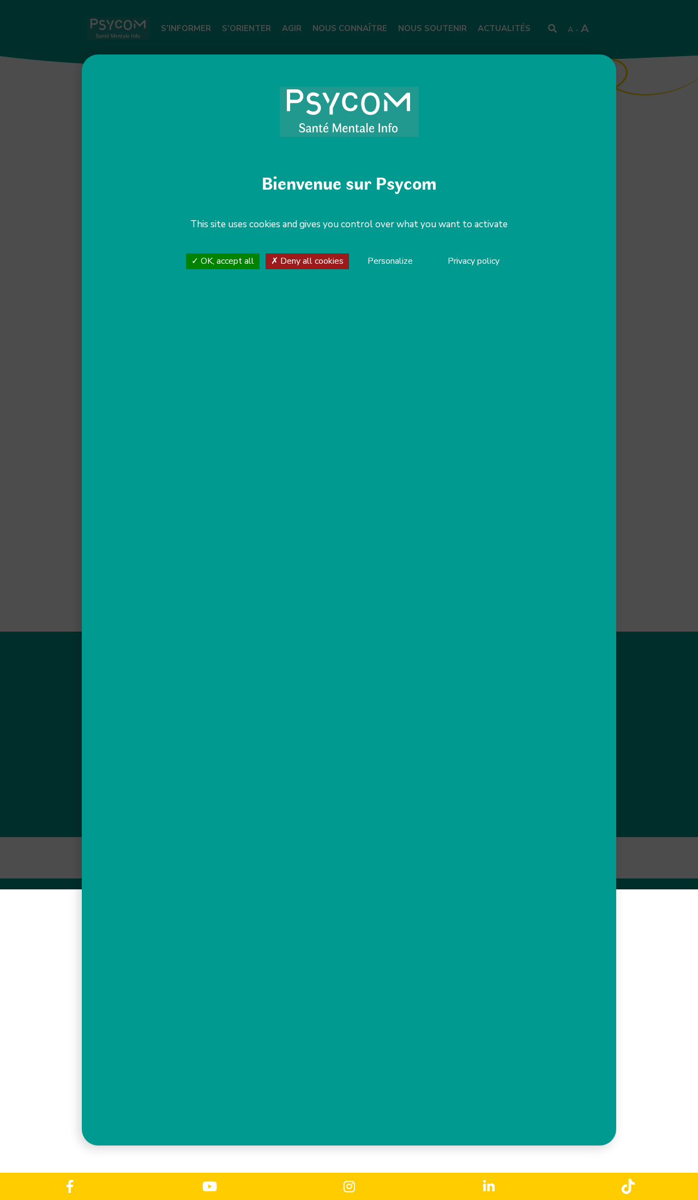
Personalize (390, 261)
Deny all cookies (311, 261)
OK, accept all (226, 261)
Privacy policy (474, 261)
